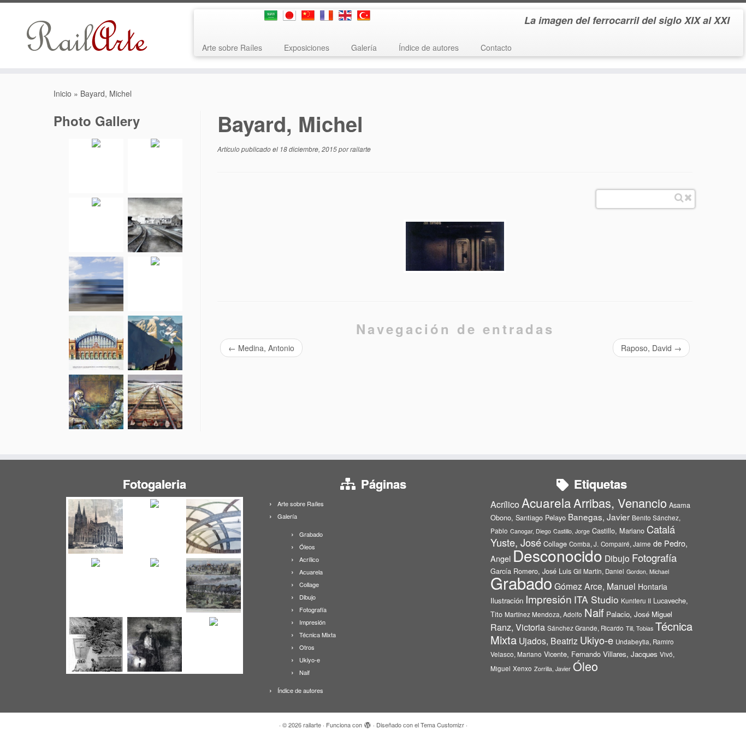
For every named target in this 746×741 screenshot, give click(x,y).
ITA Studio (596, 599)
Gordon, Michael (647, 571)
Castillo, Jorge (571, 531)
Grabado (311, 534)
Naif (304, 672)
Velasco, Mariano (516, 654)
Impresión (312, 622)
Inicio (63, 93)
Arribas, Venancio (620, 502)
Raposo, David (651, 347)
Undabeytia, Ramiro (644, 641)
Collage (309, 584)
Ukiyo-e (309, 659)
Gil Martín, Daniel (598, 571)
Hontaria (652, 586)
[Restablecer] (688, 198)
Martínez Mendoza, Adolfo (543, 614)
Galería (364, 47)
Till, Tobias (639, 628)
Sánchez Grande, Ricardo (585, 628)
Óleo (585, 665)
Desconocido (557, 555)
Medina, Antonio (261, 347)
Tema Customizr (442, 724)
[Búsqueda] (679, 198)
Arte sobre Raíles (232, 47)
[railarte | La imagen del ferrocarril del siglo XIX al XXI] (86, 35)
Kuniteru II (636, 600)
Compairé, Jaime (626, 544)
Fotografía (313, 609)
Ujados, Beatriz (548, 641)
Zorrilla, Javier (552, 669)
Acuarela (311, 571)
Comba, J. (584, 544)
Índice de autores (429, 47)
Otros (307, 647)
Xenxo (522, 668)
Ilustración (506, 600)
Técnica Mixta (317, 634)
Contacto (496, 47)
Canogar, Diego (530, 531)
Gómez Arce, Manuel (595, 586)
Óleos (307, 546)
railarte (360, 148)
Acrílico (309, 559)
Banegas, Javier (599, 517)
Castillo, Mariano (618, 530)
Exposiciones (306, 47)
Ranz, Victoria (517, 627)
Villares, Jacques (630, 654)
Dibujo (307, 596)
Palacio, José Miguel (639, 614)
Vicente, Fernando (572, 654)
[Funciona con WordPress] (367, 722)
